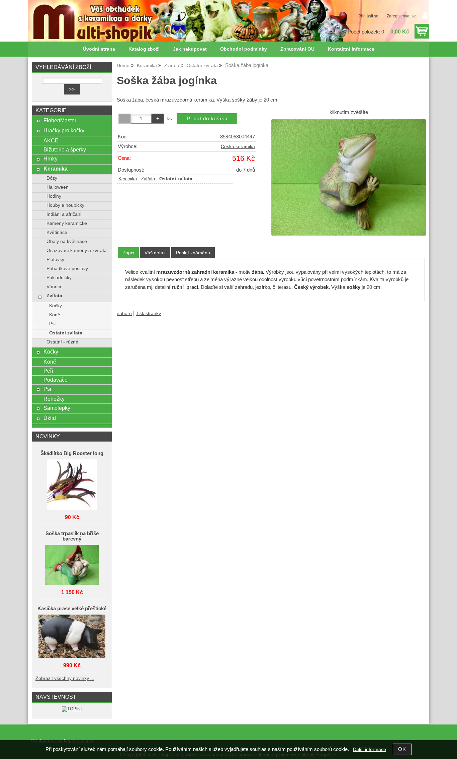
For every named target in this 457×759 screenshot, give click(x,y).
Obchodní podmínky (243, 49)
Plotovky (55, 259)
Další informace (369, 749)
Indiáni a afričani (64, 214)
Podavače (55, 380)
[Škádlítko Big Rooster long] (71, 485)
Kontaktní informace (351, 49)
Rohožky (54, 399)
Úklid (49, 418)
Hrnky (50, 158)
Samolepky (56, 408)
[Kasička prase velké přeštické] (71, 637)
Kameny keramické (67, 223)
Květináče (57, 232)
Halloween (58, 187)
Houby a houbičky (65, 205)
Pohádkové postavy (67, 268)
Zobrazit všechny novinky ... (64, 678)
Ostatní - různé (62, 341)
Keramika (127, 179)
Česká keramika (238, 146)
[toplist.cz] (72, 708)
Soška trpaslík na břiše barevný (72, 536)
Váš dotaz (155, 252)
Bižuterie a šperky (64, 149)
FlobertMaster (59, 120)
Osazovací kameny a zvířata (77, 250)
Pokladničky (59, 277)
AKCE (51, 140)
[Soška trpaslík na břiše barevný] (71, 565)
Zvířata (148, 179)
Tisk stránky (148, 313)
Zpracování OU (297, 49)
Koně (54, 314)
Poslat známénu (193, 252)
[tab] (128, 252)
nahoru (124, 313)
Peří (48, 371)
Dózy (52, 178)
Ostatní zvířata (65, 332)
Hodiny (54, 196)
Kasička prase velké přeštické (71, 608)
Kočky (55, 305)
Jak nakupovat (190, 49)
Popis (128, 252)
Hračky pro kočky (63, 130)
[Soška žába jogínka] (348, 177)
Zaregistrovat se (401, 16)
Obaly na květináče (67, 241)
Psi (52, 323)
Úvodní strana (99, 49)
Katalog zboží (144, 49)
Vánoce (55, 286)
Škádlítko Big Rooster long (71, 453)
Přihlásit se (368, 16)
